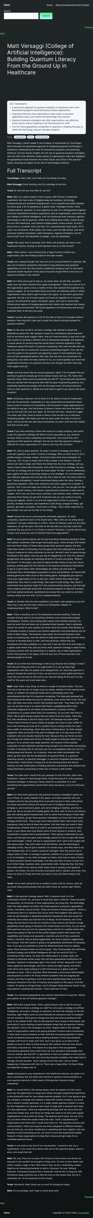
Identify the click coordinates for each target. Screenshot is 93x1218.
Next (2, 33)
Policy (30, 137)
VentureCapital (42, 137)
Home (7, 5)
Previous (89, 27)
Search (7, 11)
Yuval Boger (83, 1213)
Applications (20, 137)
